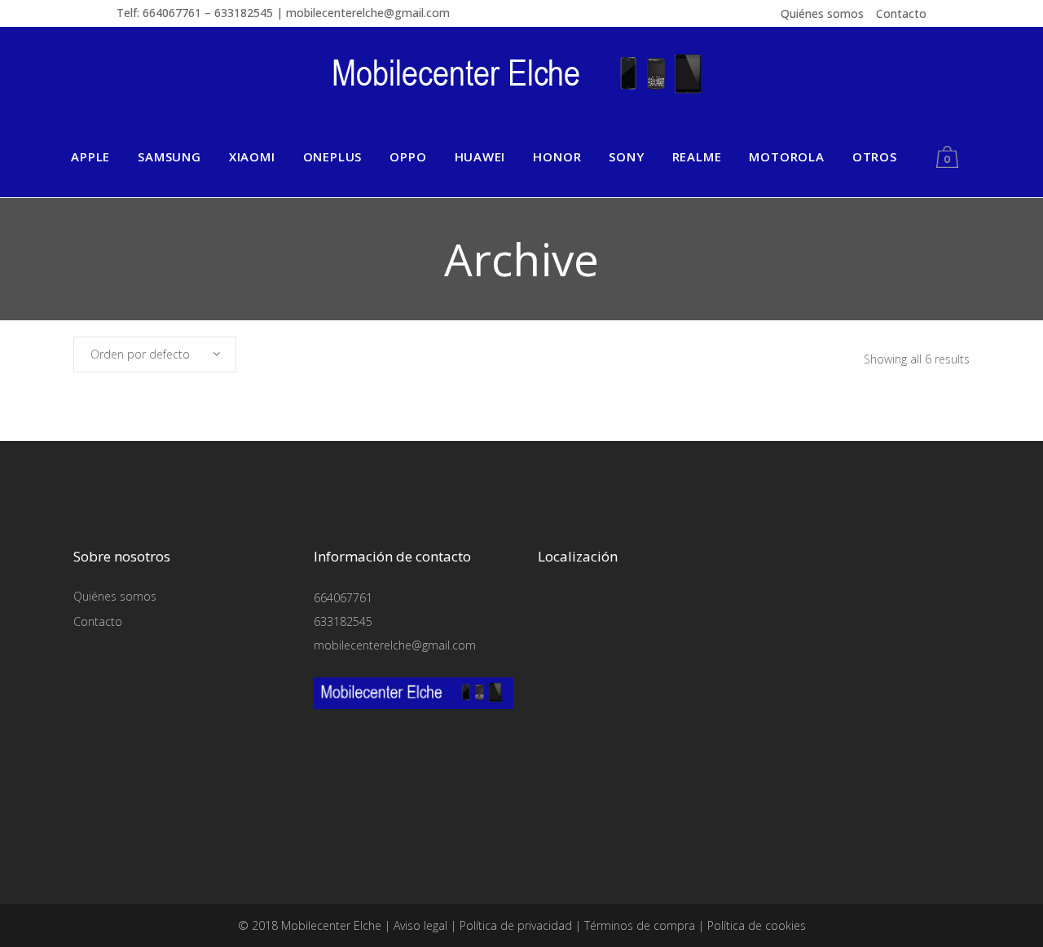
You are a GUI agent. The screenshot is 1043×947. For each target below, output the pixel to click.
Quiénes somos (822, 13)
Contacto (901, 13)
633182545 (343, 621)
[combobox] (154, 354)
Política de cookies (756, 925)
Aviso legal (420, 925)
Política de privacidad (516, 925)
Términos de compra (639, 925)
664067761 (343, 598)
